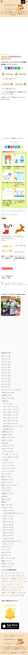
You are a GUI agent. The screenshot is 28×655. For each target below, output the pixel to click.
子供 (10, 589)
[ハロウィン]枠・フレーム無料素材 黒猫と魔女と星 (20, 258)
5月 (16, 573)
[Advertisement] (14, 36)
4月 (13, 573)
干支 (20, 589)
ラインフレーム (18, 584)
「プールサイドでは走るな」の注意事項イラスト (19, 202)
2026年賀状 (13, 578)
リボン (14, 587)
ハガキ (3, 584)
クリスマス (7, 214)
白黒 (20, 592)
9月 (6, 575)
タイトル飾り (23, 581)
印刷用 (3, 589)
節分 (24, 592)
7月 (23, 573)
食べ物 (22, 595)
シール (17, 581)
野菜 (14, 595)
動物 (22, 587)
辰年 (10, 595)
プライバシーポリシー (20, 635)
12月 (3, 214)
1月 (2, 573)
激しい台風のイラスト (8, 182)
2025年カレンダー (20, 575)
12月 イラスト (5, 210)
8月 (2, 575)
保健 (18, 587)
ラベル (9, 587)
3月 (9, 573)
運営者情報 (12, 635)
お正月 (19, 578)
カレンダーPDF (5, 581)
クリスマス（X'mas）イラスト (14, 210)
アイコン (24, 578)
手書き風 (15, 214)
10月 (10, 575)
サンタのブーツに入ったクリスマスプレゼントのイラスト (7, 238)
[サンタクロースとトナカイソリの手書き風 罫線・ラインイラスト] (15, 68)
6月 (20, 573)
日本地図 (13, 592)
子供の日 (15, 589)
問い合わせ (6, 635)
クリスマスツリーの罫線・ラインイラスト (14, 282)
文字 (8, 592)
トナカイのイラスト (18, 236)
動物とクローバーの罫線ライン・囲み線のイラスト (7, 258)
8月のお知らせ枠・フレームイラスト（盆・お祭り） (19, 184)
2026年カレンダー (5, 578)
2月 (6, 573)
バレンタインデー (10, 584)
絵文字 (3, 595)
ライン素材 (11, 214)
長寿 (18, 595)
